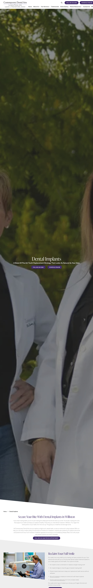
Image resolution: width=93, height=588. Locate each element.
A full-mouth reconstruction (57, 580)
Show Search (62, 3)
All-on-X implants (54, 576)
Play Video (24, 566)
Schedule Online (54, 267)
